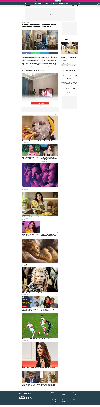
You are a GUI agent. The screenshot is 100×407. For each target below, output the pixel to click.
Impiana (23, 22)
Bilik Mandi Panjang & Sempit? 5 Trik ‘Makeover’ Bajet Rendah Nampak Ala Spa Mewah (69, 90)
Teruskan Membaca (40, 103)
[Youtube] (76, 5)
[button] (76, 3)
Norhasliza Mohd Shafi (26, 28)
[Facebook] (71, 5)
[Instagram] (72, 5)
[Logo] (23, 3)
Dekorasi (27, 22)
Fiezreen (62, 60)
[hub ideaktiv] (79, 3)
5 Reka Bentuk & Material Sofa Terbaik (69, 70)
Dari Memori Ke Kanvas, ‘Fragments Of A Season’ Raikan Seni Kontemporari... (68, 57)
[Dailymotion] (77, 5)
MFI (67, 71)
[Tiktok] (74, 5)
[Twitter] (73, 5)
